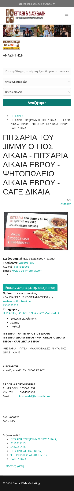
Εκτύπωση (64, 204)
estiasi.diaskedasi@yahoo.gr (38, 3)
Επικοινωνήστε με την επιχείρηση (30, 288)
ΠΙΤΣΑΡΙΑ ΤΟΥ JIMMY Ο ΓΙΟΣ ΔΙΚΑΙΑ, (34, 439)
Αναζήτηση (37, 103)
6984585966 (21, 266)
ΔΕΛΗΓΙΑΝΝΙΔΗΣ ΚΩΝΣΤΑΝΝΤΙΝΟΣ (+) (28, 297)
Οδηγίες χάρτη (15, 466)
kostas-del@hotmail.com (27, 270)
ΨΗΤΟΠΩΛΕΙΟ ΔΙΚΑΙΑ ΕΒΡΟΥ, (29, 455)
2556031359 (10, 305)
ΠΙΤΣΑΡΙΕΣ (17, 116)
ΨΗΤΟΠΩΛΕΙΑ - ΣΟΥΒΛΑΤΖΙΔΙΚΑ (39, 313)
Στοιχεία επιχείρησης (23, 318)
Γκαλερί (15, 326)
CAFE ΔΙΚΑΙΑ (18, 459)
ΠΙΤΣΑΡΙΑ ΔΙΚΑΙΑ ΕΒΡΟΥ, (26, 451)
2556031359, (18, 443)
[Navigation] (66, 15)
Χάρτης (14, 322)
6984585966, (18, 447)
